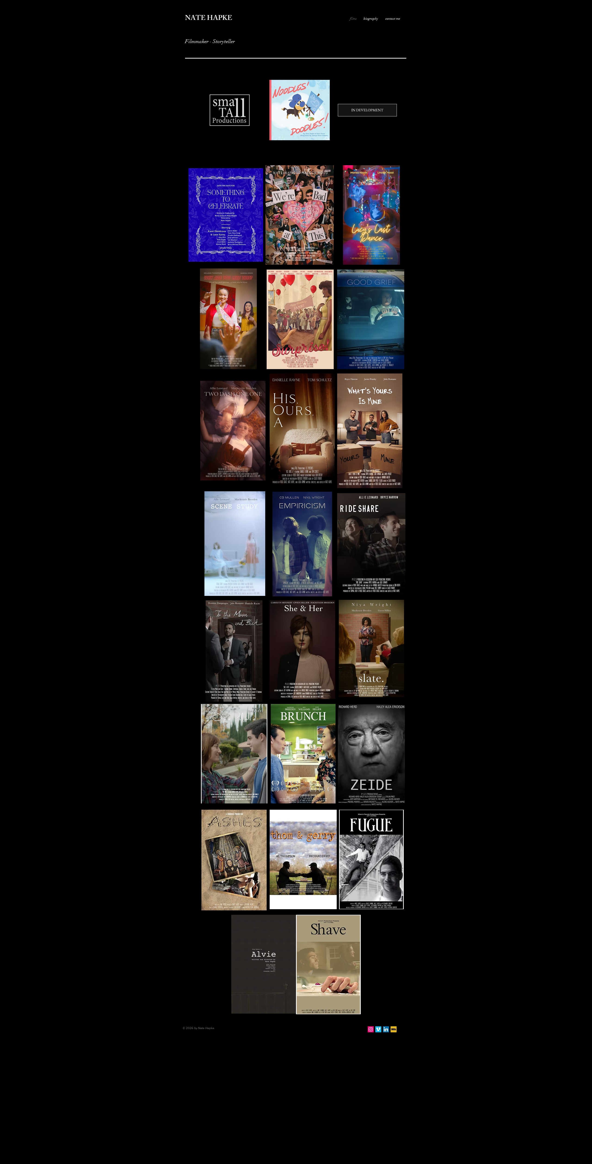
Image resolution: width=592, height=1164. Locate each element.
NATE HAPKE (208, 19)
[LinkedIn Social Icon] (386, 1029)
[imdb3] (394, 1029)
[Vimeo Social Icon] (378, 1029)
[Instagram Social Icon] (371, 1029)
